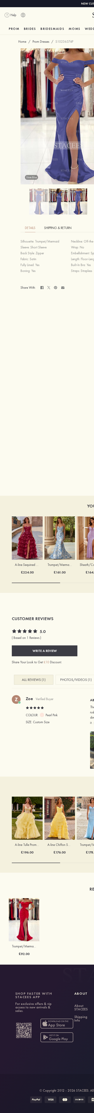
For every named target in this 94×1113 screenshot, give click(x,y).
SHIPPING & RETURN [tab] (57, 228)
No (82, 247)
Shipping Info (80, 1019)
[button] (90, 750)
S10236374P (64, 41)
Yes (37, 265)
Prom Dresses (41, 41)
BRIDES (30, 29)
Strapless (86, 271)
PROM (14, 29)
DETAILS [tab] (30, 228)
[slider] (25, 631)
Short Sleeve (38, 247)
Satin (33, 259)
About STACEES (81, 1007)
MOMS (74, 29)
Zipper (40, 253)
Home (22, 41)
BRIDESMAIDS (52, 29)
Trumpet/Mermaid (47, 241)
